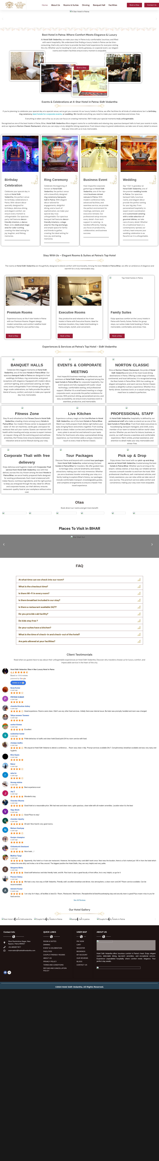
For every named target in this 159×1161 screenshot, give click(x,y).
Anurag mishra (16, 782)
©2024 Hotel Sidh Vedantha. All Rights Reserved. (79, 987)
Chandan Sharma (17, 800)
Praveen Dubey (16, 877)
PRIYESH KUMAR (17, 697)
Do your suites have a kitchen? (35, 627)
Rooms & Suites (71, 5)
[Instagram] (9, 972)
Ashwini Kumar (16, 889)
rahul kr (13, 773)
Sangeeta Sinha (16, 867)
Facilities (113, 5)
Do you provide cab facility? (33, 613)
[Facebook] (5, 972)
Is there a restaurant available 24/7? (38, 607)
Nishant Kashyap (17, 828)
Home (44, 5)
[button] (2, 18)
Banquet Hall (99, 5)
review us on (17, 682)
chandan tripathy (17, 819)
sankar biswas (16, 724)
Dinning (86, 5)
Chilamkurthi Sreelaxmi (19, 846)
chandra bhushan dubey (20, 706)
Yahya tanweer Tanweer (19, 715)
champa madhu (16, 743)
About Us (55, 5)
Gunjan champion (17, 837)
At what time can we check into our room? (41, 579)
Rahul (12, 764)
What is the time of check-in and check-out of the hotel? (49, 634)
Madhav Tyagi (16, 855)
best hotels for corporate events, (47, 114)
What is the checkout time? (33, 586)
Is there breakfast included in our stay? (39, 600)
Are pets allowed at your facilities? (37, 641)
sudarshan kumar (17, 733)
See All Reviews (79, 900)
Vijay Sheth (14, 810)
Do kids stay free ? (28, 620)
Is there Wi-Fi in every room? (34, 593)
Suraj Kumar (15, 688)
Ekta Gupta (14, 755)
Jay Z (12, 791)
